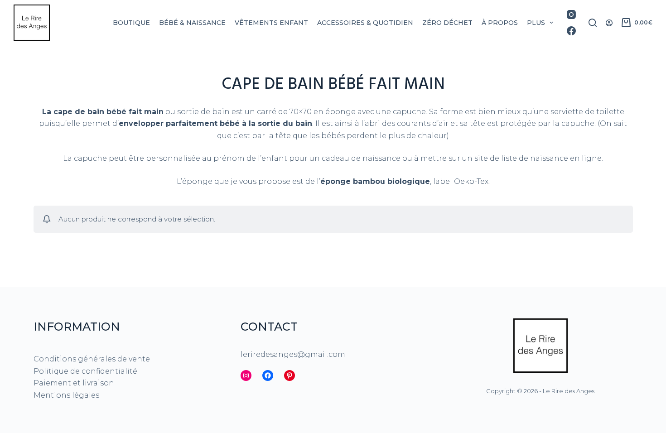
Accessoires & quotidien (365, 23)
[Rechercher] (593, 23)
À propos (500, 23)
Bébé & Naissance (192, 23)
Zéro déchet (447, 23)
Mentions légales (66, 395)
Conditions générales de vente (92, 359)
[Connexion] (609, 22)
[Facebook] (571, 30)
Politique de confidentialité (85, 371)
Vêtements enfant (271, 23)
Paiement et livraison (74, 383)
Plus (536, 23)
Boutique (131, 23)
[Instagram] (571, 14)
